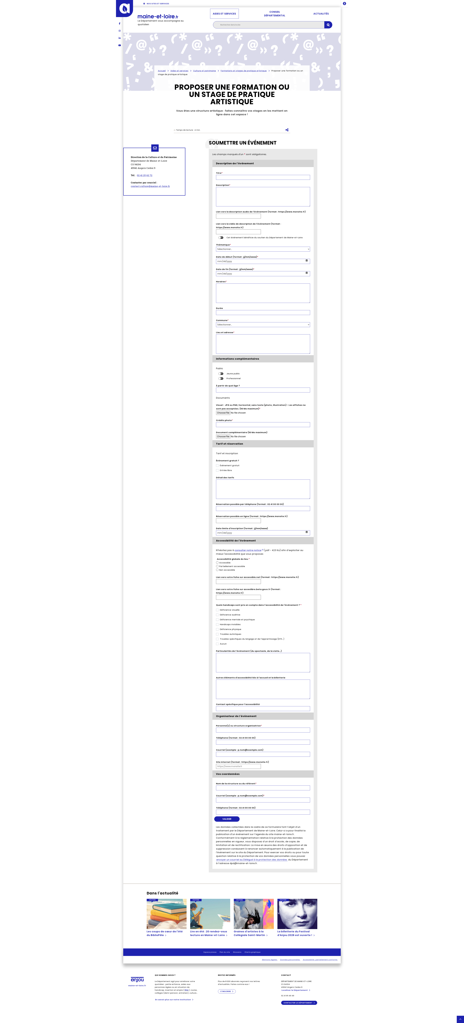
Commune (222, 320)
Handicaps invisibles (230, 624)
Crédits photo (224, 420)
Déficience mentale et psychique (237, 619)
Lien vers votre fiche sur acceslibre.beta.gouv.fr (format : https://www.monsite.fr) (248, 591)
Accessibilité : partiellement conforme (320, 960)
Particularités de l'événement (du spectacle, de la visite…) (249, 651)
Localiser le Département (295, 990)
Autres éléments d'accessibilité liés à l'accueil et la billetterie (250, 677)
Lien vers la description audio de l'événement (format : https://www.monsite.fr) (261, 211)
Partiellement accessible (232, 566)
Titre (219, 173)
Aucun (223, 643)
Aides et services (224, 13)
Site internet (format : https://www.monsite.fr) (242, 762)
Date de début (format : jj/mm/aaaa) (237, 257)
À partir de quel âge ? (228, 385)
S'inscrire (225, 991)
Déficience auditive (230, 614)
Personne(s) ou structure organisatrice (239, 725)
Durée (219, 308)
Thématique (223, 244)
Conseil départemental (274, 13)
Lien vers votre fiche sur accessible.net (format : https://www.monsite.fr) (257, 577)
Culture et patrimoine (204, 70)
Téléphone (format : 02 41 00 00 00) (236, 737)
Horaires (221, 281)
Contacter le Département (298, 1003)
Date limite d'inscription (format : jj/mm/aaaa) (242, 528)
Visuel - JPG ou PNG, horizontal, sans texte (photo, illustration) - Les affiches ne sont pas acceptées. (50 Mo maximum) (261, 407)
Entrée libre (226, 470)
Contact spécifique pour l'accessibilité (238, 704)
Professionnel (234, 378)
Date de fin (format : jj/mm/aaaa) (235, 269)
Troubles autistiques (230, 634)
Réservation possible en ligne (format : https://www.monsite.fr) (252, 516)
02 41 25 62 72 (144, 175)
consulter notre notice (248, 550)
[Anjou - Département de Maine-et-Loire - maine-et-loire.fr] (124, 8)
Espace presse (210, 952)
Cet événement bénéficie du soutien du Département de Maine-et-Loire (265, 237)
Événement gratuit (229, 465)
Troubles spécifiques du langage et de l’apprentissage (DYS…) (252, 639)
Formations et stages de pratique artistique (244, 70)
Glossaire (237, 952)
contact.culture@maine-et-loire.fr (150, 186)
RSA (186, 990)
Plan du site (225, 952)
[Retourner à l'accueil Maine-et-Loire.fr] (163, 16)
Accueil (162, 70)
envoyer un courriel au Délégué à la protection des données (251, 859)
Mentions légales (269, 960)
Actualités (321, 13)
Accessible (225, 562)
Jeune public (233, 373)
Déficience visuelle (230, 610)
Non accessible (227, 570)
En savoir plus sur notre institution (173, 999)
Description (223, 185)
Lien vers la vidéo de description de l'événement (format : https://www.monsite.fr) (248, 225)
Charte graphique (253, 952)
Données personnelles (290, 960)
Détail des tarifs (225, 477)
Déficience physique (230, 629)
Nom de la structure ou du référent (236, 783)
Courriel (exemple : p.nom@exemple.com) (239, 750)
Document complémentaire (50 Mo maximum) (241, 432)
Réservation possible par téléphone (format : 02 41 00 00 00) (250, 504)
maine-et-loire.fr (137, 985)
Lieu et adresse (225, 332)
